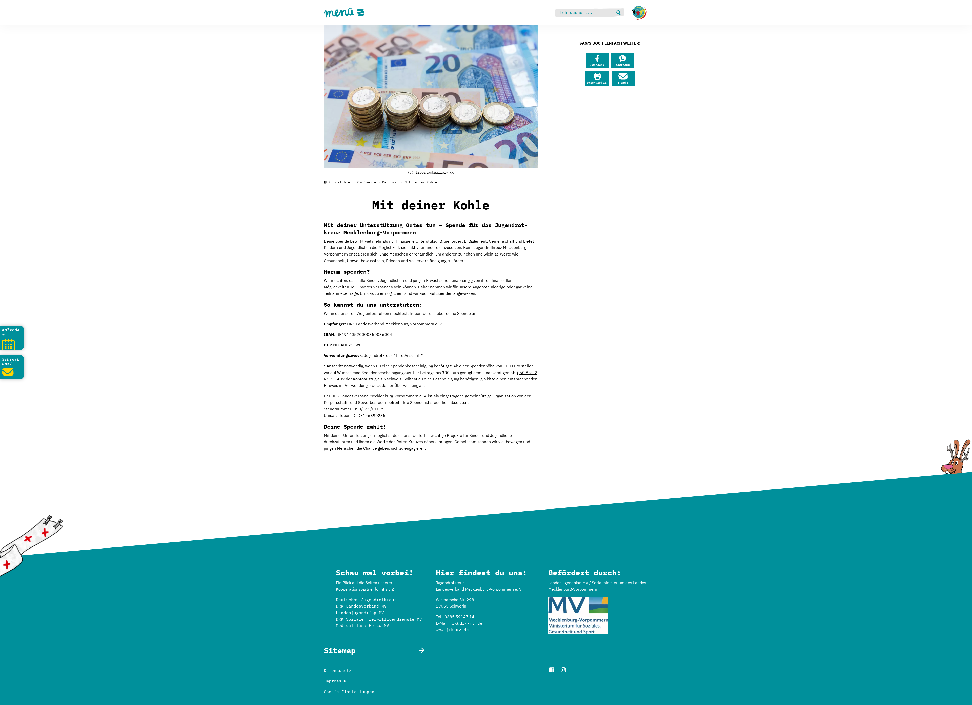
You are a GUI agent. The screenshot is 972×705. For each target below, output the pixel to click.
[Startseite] (639, 12)
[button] (597, 60)
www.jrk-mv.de (452, 629)
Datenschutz (338, 670)
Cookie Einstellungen (349, 691)
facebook (551, 669)
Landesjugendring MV (360, 612)
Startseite (366, 182)
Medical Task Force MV (362, 625)
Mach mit (390, 182)
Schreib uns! (11, 361)
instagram (563, 669)
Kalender (11, 332)
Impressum (335, 680)
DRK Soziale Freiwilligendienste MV (379, 619)
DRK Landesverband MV (361, 606)
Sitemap (340, 650)
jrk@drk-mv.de (466, 623)
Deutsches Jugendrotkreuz (366, 599)
